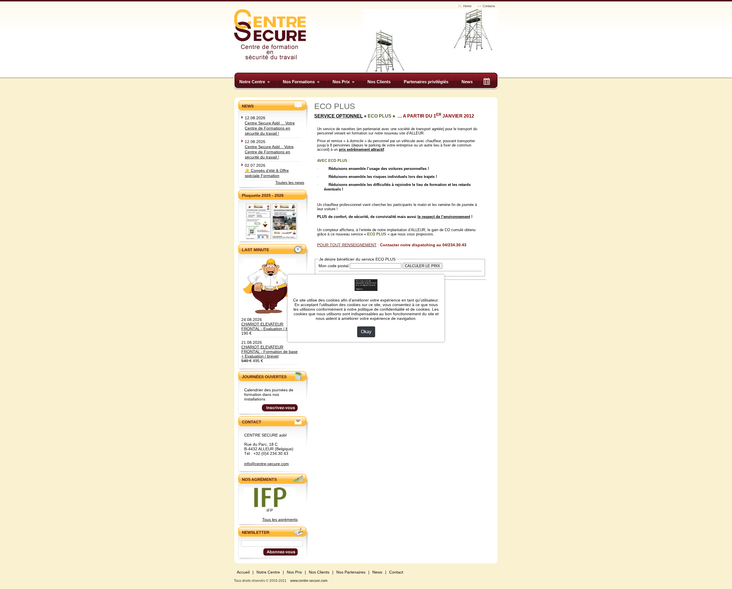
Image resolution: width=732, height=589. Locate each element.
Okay (366, 331)
